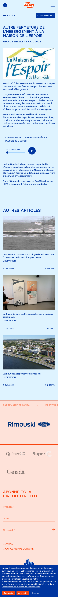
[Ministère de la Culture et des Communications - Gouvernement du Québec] (15, 454)
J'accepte (8, 593)
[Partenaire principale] (29, 437)
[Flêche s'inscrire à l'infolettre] (53, 530)
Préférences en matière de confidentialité (21, 586)
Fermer (35, 593)
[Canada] (15, 472)
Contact (9, 543)
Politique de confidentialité (14, 581)
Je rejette (22, 593)
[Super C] (42, 454)
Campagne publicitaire (18, 548)
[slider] (15, 152)
